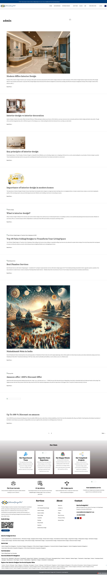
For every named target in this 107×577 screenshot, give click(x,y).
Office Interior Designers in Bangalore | (41, 546)
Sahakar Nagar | (74, 558)
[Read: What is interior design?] (10, 209)
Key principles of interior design (22, 151)
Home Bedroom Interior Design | (61, 538)
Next (103, 433)
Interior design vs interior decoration (25, 115)
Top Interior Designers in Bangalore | (25, 546)
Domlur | (22, 559)
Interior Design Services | (6, 538)
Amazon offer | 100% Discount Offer (24, 377)
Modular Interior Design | (6, 540)
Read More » (9, 86)
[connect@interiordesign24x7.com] (75, 512)
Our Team (75, 5)
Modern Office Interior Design (21, 76)
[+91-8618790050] (75, 515)
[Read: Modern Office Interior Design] (38, 52)
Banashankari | (10, 559)
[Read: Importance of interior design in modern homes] (16, 178)
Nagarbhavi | (34, 559)
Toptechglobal (65, 572)
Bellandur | (36, 558)
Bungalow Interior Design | (36, 538)
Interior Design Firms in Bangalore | (8, 546)
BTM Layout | (48, 558)
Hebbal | (63, 558)
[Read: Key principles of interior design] (16, 142)
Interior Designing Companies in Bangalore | (78, 546)
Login (100, 5)
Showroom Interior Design (75, 540)
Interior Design (66, 5)
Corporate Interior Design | (51, 540)
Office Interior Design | (30, 540)
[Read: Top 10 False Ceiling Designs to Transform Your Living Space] (22, 235)
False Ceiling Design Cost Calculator (9, 553)
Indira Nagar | (16, 559)
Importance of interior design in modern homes (30, 187)
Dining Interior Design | (83, 538)
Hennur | (93, 558)
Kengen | (39, 559)
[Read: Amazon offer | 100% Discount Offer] (10, 373)
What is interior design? (18, 213)
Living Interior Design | (73, 538)
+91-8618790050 (80, 515)
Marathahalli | (23, 558)
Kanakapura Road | (99, 558)
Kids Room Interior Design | (18, 540)
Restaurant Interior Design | (63, 540)
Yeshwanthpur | (27, 559)
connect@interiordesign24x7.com (85, 512)
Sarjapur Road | (30, 558)
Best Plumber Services (17, 264)
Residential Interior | (17, 538)
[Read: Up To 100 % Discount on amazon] (14, 404)
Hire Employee (92, 5)
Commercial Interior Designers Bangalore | (59, 546)
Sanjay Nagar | (87, 558)
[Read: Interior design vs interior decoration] (16, 105)
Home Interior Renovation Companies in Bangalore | (12, 548)
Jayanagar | (3, 559)
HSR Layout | (17, 558)
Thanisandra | (81, 558)
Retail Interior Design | (40, 540)
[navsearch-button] (105, 6)
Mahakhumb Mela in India (20, 351)
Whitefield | (11, 558)
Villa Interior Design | (26, 538)
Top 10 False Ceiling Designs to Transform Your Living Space (36, 239)
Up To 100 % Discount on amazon (23, 414)
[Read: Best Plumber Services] (11, 260)
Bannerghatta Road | (56, 558)
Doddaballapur (50, 559)
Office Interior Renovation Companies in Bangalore (35, 548)
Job (85, 5)
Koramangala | (42, 558)
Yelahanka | (67, 558)
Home (50, 5)
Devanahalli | (44, 559)
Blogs (81, 5)
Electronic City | (4, 558)
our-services (57, 5)
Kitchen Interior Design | (48, 538)
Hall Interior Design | (93, 538)
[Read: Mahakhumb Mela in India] (38, 316)
